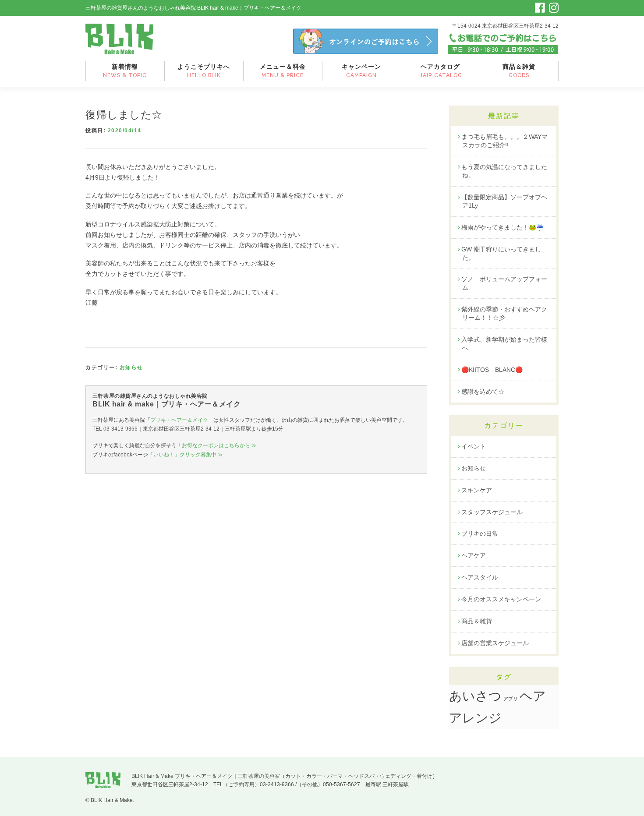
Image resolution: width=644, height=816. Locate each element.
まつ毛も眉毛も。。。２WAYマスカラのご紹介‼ (504, 140)
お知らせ (131, 367)
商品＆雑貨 (518, 70)
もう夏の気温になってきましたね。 (504, 171)
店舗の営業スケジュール (495, 642)
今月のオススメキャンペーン (501, 599)
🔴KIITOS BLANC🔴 (492, 369)
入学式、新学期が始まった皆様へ (504, 343)
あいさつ (475, 696)
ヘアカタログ (440, 70)
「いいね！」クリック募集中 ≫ (185, 455)
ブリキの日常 (479, 533)
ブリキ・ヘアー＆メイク (179, 420)
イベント (473, 446)
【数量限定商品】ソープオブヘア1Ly (504, 201)
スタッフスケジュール (492, 512)
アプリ (510, 698)
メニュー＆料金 (283, 70)
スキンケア (476, 490)
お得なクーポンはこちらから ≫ (219, 445)
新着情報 (125, 70)
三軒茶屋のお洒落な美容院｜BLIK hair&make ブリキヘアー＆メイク (119, 39)
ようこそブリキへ (203, 70)
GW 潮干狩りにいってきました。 (501, 253)
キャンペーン (361, 70)
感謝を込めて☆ (482, 391)
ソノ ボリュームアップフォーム (504, 283)
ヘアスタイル (479, 577)
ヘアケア (473, 555)
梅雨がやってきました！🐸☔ (502, 227)
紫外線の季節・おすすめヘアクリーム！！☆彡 (504, 313)
